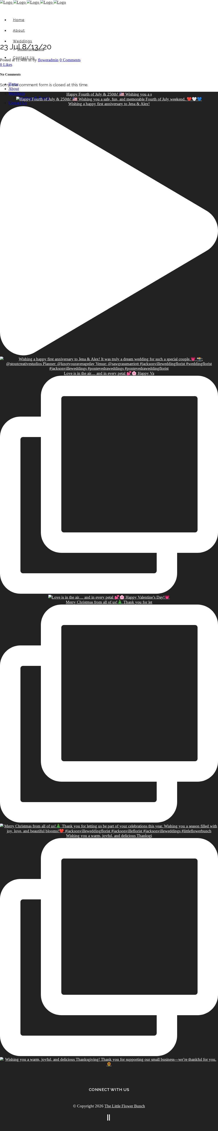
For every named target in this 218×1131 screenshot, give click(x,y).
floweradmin (48, 60)
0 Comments (70, 60)
